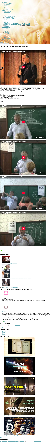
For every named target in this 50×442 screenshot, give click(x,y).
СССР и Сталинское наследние (9, 16)
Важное (3, 10)
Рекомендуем (6, 19)
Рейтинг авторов (14, 441)
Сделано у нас (6, 32)
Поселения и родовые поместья (9, 18)
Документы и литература (8, 7)
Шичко (17, 287)
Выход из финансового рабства (9, 15)
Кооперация (6, 8)
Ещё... (1, 437)
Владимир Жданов (8, 287)
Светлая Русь (8, 48)
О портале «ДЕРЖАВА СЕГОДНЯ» (10, 35)
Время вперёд (6, 31)
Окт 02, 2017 (4, 296)
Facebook (3, 332)
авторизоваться (17, 325)
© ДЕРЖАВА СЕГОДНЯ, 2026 (5, 441)
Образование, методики (8, 14)
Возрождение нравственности (9, 17)
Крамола (5, 29)
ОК (2, 333)
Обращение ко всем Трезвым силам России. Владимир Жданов (20, 278)
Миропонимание (7, 12)
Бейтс (4, 287)
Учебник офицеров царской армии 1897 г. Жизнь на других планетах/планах (17, 356)
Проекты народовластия (8, 3)
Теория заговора (7, 22)
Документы (22, 441)
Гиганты (5, 25)
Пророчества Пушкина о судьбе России (10, 395)
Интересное (4, 20)
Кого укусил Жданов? (13, 263)
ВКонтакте (4, 331)
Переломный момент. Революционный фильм (12, 415)
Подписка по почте (7, 38)
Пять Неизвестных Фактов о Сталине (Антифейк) (12, 435)
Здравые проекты (5, 27)
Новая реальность (7, 30)
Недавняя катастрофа (7, 23)
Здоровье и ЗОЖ (16, 48)
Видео (18, 441)
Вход (3, 39)
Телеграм (3, 334)
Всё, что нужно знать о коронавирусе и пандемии (18, 285)
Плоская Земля (6, 26)
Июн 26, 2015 (4, 311)
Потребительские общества (8, 9)
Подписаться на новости (37, 441)
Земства (5, 5)
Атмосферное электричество (9, 21)
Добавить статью (7, 37)
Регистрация (6, 36)
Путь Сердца (6, 33)
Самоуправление (7, 4)
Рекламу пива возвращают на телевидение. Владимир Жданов (20, 270)
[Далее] (19, 355)
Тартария (5, 24)
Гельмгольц (14, 287)
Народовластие (4, 2)
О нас (3, 34)
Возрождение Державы (8, 11)
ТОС (5, 6)
